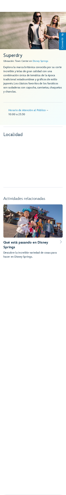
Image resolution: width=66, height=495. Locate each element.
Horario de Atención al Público (27, 110)
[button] (62, 41)
